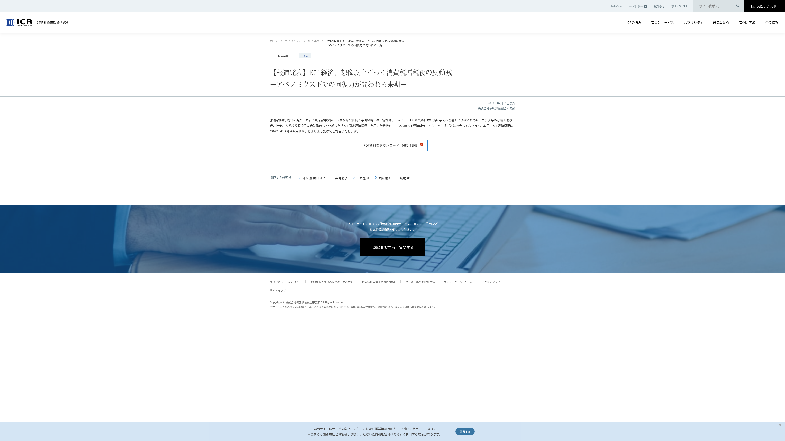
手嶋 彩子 (341, 177)
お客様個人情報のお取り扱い (379, 282)
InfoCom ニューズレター (627, 6)
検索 (738, 6)
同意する (465, 431)
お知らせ (659, 6)
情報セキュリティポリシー (286, 282)
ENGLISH (681, 6)
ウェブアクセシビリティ (458, 282)
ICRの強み (633, 22)
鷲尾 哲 (405, 177)
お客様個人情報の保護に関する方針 (332, 282)
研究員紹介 (721, 22)
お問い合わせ (767, 6)
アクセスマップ (491, 282)
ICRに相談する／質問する (392, 247)
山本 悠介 (363, 177)
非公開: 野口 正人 (314, 177)
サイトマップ (278, 290)
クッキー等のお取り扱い (420, 282)
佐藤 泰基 (384, 177)
